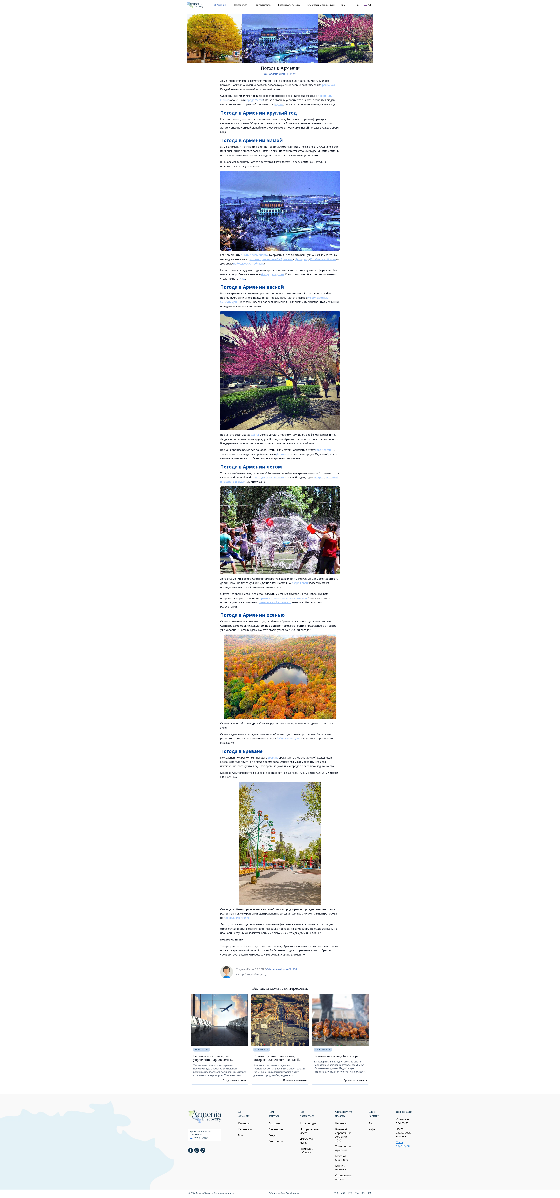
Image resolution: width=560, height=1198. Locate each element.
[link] (219, 1039)
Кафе (372, 1129)
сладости (278, 274)
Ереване (273, 757)
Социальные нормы (343, 1177)
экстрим (319, 477)
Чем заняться (240, 5)
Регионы (340, 1123)
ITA (369, 1193)
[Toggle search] (358, 5)
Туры (342, 5)
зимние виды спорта (254, 255)
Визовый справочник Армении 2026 (343, 1135)
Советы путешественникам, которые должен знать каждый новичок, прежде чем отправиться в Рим (278, 1058)
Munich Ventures (293, 1193)
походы (260, 477)
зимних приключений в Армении (271, 259)
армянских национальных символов (283, 598)
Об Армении (220, 5)
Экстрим (274, 1123)
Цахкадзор (302, 259)
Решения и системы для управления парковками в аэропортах (212, 1058)
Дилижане (282, 454)
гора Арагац (323, 450)
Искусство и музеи (307, 1140)
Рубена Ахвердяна (288, 738)
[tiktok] (202, 1150)
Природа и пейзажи (307, 1150)
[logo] (195, 5)
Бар (371, 1123)
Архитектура (308, 1123)
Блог (241, 1135)
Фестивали (245, 1129)
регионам (328, 85)
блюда (265, 274)
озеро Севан (300, 583)
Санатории (276, 1129)
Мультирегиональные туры (321, 5)
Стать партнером (403, 1144)
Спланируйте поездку (289, 5)
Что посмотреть (263, 5)
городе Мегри (254, 100)
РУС (350, 1193)
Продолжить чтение (234, 1080)
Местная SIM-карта (341, 1158)
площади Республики (237, 917)
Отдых (273, 1135)
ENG (336, 1193)
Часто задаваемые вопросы (403, 1132)
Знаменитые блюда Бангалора (336, 1056)
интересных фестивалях (275, 602)
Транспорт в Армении (343, 1148)
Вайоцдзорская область (248, 263)
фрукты (278, 104)
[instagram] (196, 1150)
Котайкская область (323, 259)
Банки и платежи (340, 1167)
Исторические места (309, 1131)
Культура (244, 1123)
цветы (255, 434)
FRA (357, 1193)
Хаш (242, 278)
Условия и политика (402, 1121)
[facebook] (190, 1150)
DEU (363, 1193)
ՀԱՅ (343, 1193)
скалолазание (275, 477)
